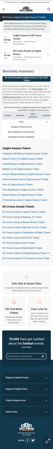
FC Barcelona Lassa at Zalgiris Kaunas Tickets (24, 200)
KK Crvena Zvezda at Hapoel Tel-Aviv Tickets (23, 212)
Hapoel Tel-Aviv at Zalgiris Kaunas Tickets (22, 158)
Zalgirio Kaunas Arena (12, 97)
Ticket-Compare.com (15, 400)
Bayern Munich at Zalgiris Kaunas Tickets (22, 195)
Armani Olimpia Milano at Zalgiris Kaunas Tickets (26, 174)
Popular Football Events (17, 377)
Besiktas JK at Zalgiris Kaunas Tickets (20, 169)
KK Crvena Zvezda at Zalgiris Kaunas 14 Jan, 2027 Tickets (26, 79)
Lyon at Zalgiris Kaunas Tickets (17, 184)
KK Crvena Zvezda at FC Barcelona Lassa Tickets (26, 258)
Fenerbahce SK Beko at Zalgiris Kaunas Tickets (25, 153)
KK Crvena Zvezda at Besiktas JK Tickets (22, 217)
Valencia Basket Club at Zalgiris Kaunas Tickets (25, 179)
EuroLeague (37, 89)
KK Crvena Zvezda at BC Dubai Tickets (20, 237)
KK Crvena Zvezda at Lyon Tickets (18, 243)
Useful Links (11, 411)
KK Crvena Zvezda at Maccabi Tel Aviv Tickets (24, 227)
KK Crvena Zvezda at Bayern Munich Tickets (23, 222)
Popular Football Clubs (16, 389)
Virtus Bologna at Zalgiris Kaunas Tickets (22, 164)
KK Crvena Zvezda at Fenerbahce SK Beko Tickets (26, 232)
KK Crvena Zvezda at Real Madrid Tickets (22, 248)
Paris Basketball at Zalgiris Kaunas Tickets (22, 189)
